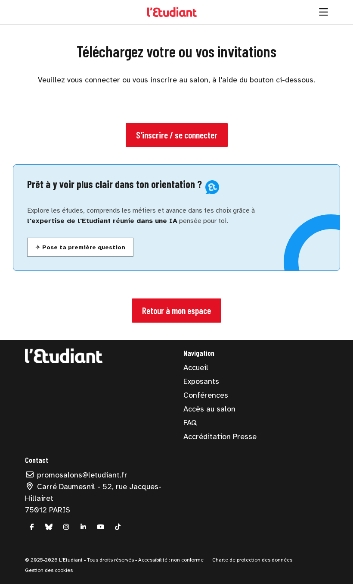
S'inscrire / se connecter (176, 134)
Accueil (195, 367)
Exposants (201, 381)
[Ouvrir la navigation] (323, 12)
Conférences (205, 395)
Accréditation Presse (220, 436)
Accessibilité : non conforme (170, 560)
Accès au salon (209, 409)
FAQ (190, 422)
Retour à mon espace (176, 310)
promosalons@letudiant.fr (81, 475)
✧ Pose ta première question (80, 247)
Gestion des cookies (49, 570)
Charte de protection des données (252, 560)
